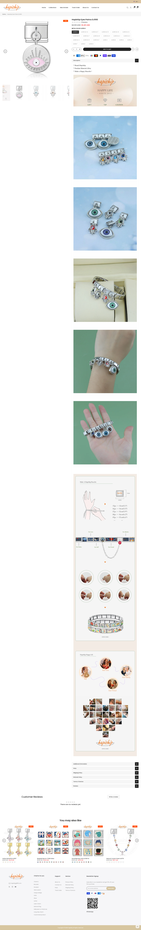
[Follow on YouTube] (15, 887)
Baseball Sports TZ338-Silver (45, 858)
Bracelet (36, 884)
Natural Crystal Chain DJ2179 (115, 858)
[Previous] (5, 51)
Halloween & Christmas (40, 909)
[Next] (66, 51)
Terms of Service (70, 890)
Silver (35, 898)
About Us (86, 7)
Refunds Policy (69, 885)
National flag (37, 906)
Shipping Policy (69, 887)
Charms (36, 881)
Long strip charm (38, 912)
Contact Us (95, 7)
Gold (35, 895)
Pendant (36, 887)
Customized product (40, 915)
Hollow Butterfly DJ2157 (9, 858)
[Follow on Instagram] (12, 887)
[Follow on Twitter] (9, 887)
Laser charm (37, 904)
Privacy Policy (69, 882)
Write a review (113, 797)
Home (44, 7)
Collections (52, 7)
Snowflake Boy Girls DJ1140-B (80, 858)
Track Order (76, 7)
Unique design (38, 893)
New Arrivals (64, 7)
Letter (35, 901)
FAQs (56, 887)
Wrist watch (37, 890)
